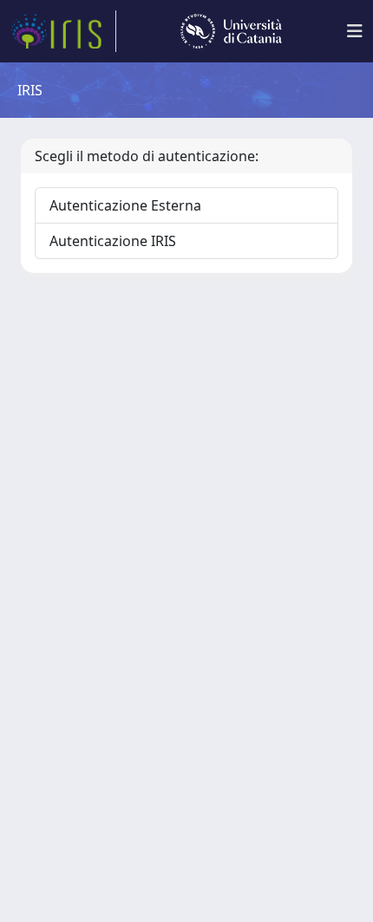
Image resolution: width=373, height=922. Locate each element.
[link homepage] (63, 31)
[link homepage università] (231, 31)
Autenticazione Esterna (125, 205)
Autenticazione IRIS (112, 240)
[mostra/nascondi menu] (355, 31)
